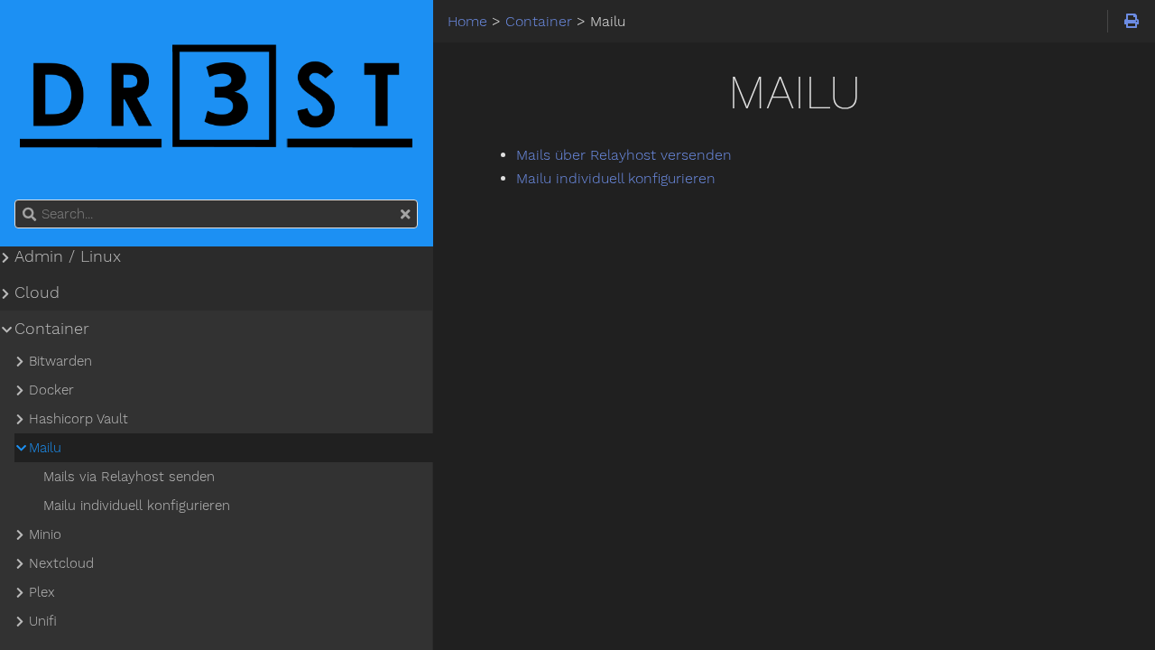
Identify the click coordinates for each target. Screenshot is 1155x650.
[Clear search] (405, 215)
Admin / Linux (67, 256)
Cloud (37, 292)
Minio (45, 534)
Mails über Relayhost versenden (624, 154)
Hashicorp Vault (78, 419)
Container (51, 329)
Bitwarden (60, 361)
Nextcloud (61, 563)
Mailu (45, 448)
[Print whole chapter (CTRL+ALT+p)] (1131, 21)
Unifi (43, 621)
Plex (42, 592)
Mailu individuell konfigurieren (616, 178)
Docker (51, 390)
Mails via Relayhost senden (129, 477)
